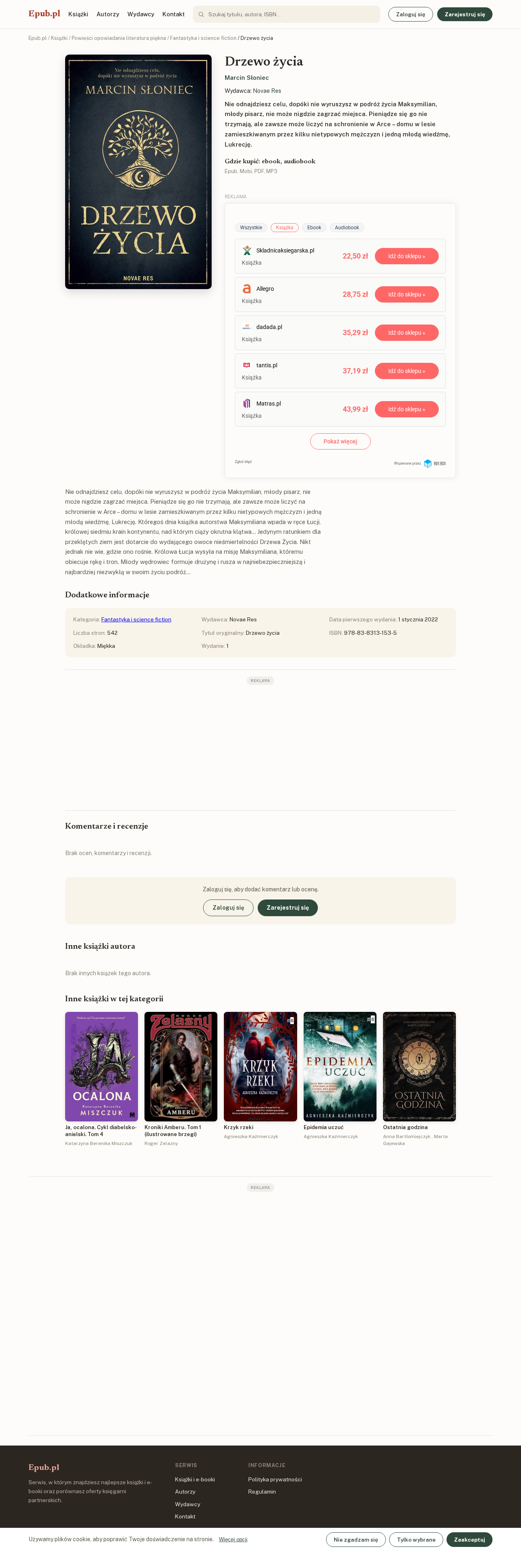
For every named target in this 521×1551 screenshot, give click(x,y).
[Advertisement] (260, 747)
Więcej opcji (233, 1539)
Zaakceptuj (469, 1539)
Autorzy (107, 14)
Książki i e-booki (195, 1479)
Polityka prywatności (275, 1479)
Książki (78, 14)
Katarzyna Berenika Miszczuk (98, 1143)
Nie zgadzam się (356, 1539)
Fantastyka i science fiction (203, 38)
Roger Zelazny (161, 1143)
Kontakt (173, 14)
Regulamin (262, 1491)
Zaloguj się (410, 14)
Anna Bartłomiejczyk (406, 1136)
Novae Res (267, 91)
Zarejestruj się (464, 14)
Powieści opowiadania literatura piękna (119, 38)
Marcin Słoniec (247, 77)
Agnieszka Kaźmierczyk (251, 1136)
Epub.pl (44, 14)
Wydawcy (140, 14)
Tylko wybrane (416, 1539)
